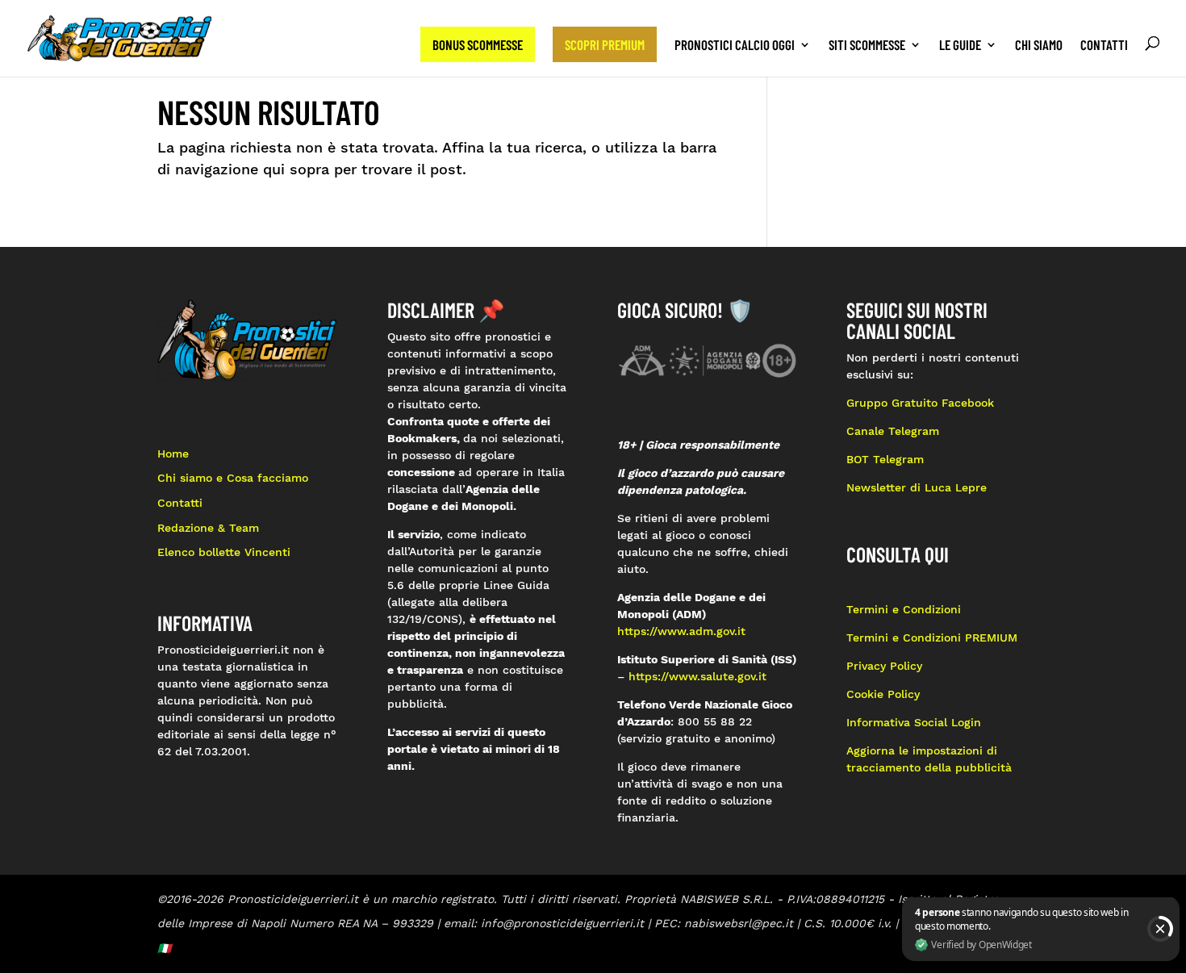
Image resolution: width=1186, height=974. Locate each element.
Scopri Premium (605, 44)
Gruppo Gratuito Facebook (920, 402)
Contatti (1104, 45)
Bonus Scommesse (477, 44)
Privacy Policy (886, 665)
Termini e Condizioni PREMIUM (931, 637)
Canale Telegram (892, 430)
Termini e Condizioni (903, 609)
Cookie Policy (883, 694)
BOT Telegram (885, 459)
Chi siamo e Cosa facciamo (232, 477)
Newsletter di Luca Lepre (916, 487)
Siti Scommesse (867, 45)
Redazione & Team (208, 527)
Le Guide (960, 45)
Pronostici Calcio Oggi (734, 45)
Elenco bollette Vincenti (223, 552)
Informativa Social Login (913, 722)
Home (173, 453)
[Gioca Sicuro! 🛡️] (708, 358)
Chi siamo (1039, 45)
